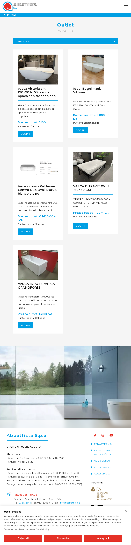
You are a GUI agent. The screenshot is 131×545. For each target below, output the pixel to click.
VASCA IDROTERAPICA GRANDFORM (36, 285)
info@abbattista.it (70, 502)
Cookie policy (103, 467)
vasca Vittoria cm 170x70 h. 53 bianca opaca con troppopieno (37, 92)
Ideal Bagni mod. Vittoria (87, 90)
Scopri (25, 133)
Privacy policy (103, 444)
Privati (12, 15)
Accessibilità (102, 473)
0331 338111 (25, 502)
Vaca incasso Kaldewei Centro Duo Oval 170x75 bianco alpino (37, 189)
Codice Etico (102, 460)
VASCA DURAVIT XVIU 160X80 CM (91, 188)
